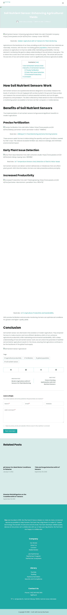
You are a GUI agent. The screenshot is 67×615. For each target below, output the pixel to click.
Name (7, 404)
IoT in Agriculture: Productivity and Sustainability (37, 313)
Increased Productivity (33, 74)
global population (42, 358)
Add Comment (10, 410)
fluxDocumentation (33, 577)
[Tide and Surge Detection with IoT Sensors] (49, 456)
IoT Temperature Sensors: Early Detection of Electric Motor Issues (37, 162)
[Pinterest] (41, 370)
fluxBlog (33, 574)
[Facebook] (10, 370)
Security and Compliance (33, 579)
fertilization (28, 358)
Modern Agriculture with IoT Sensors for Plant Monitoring (37, 41)
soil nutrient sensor (11, 362)
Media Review (33, 550)
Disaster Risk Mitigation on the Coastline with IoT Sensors (14, 495)
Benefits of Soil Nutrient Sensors (33, 68)
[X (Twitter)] (26, 370)
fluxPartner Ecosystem (33, 558)
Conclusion (27, 77)
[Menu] (63, 3)
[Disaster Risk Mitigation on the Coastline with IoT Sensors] (17, 483)
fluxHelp (33, 572)
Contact (33, 548)
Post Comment (10, 431)
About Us (33, 545)
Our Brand (33, 543)
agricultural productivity (12, 358)
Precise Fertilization (32, 70)
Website (49, 404)
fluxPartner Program (33, 556)
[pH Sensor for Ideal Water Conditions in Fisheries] (17, 456)
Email (27, 404)
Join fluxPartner (33, 554)
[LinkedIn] (56, 370)
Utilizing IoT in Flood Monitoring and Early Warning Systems (37, 134)
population (43, 48)
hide (37, 62)
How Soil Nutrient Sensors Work (33, 66)
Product (48, 21)
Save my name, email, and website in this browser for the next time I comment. (28, 426)
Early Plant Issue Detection (34, 72)
